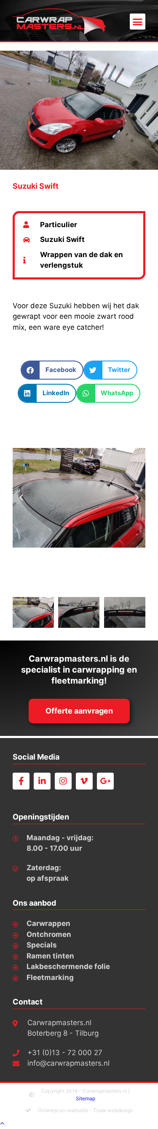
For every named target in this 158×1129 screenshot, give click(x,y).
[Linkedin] (42, 781)
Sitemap (85, 1098)
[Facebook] (21, 781)
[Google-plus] (105, 781)
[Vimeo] (84, 781)
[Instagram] (63, 781)
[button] (138, 22)
